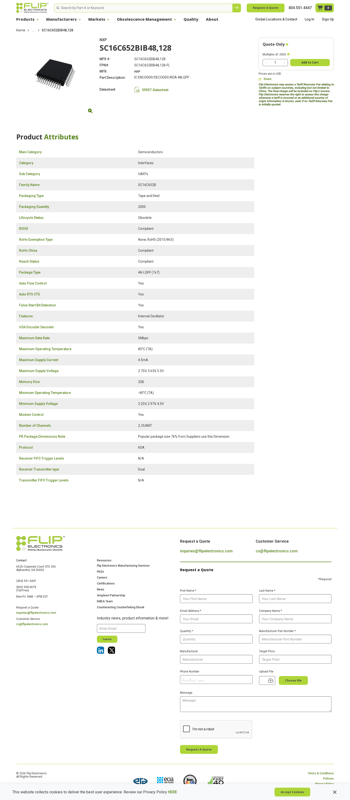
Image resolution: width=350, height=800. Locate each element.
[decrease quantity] (266, 62)
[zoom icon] (89, 111)
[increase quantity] (284, 62)
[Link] (100, 650)
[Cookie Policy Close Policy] (335, 792)
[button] (27, 19)
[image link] (140, 782)
